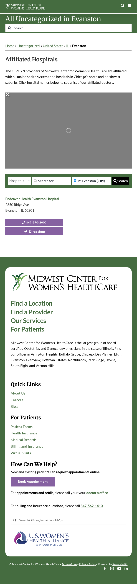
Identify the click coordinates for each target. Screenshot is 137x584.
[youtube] (119, 568)
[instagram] (112, 568)
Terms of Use (69, 564)
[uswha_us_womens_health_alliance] (42, 530)
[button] (33, 481)
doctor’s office (97, 493)
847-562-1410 (92, 506)
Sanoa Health (120, 564)
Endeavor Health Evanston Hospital (32, 199)
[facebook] (105, 568)
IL (67, 46)
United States (53, 46)
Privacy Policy (87, 564)
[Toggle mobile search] (122, 5)
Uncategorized (28, 46)
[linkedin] (126, 568)
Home (9, 46)
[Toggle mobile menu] (130, 5)
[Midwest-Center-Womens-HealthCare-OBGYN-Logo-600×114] (64, 274)
